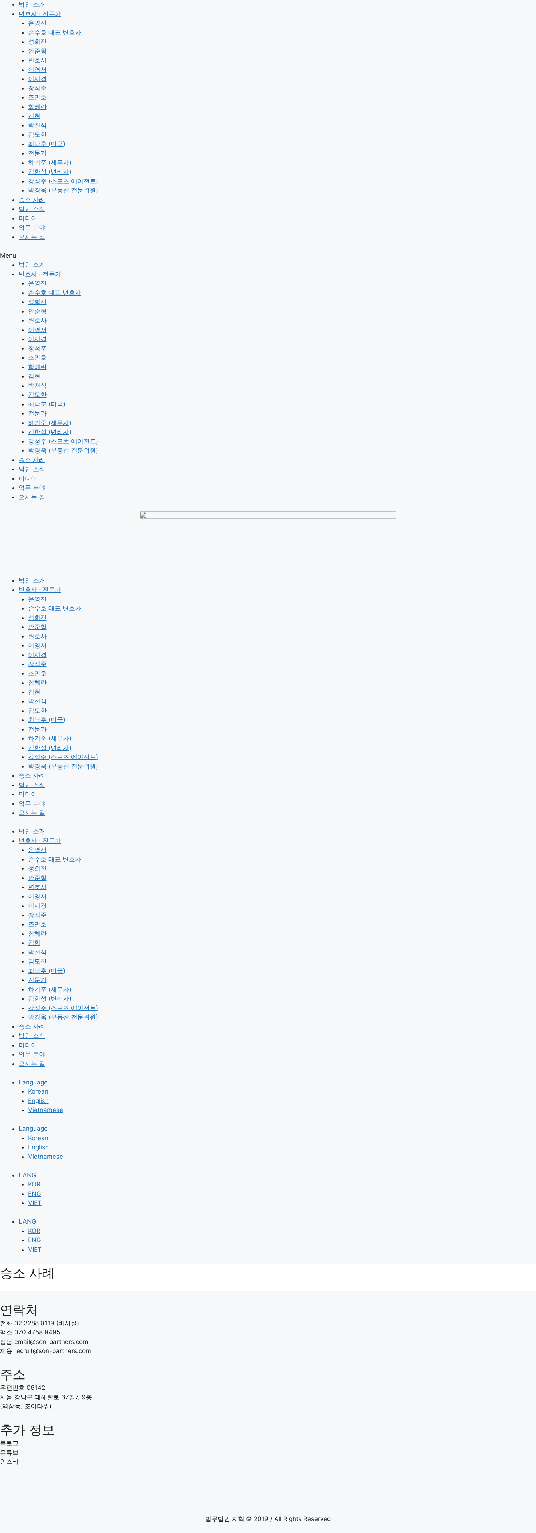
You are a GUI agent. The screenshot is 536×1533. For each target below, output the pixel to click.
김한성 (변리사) (49, 171)
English (38, 1100)
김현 (34, 116)
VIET (35, 1203)
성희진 (37, 41)
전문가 (37, 153)
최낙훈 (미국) (46, 144)
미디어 (28, 218)
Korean (38, 1091)
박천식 (37, 125)
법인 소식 (32, 208)
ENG (34, 1193)
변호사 (37, 60)
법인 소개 (32, 4)
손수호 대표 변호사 (54, 32)
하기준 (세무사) (49, 162)
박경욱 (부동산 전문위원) (63, 190)
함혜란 (37, 106)
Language (33, 1082)
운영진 (37, 23)
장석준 (37, 88)
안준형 (37, 51)
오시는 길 (32, 236)
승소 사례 (32, 199)
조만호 (37, 97)
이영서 (37, 69)
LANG (27, 1175)
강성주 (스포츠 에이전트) (63, 181)
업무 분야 (32, 227)
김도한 (37, 134)
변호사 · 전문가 (40, 13)
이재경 (37, 78)
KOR (34, 1184)
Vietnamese (45, 1110)
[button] (268, 256)
